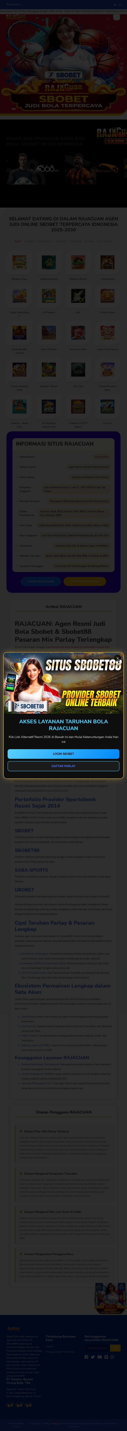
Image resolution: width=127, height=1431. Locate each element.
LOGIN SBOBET (63, 754)
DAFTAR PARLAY (63, 766)
